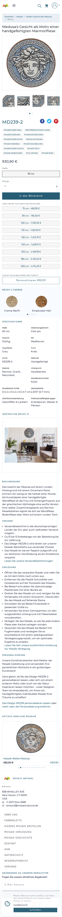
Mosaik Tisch (33, 149)
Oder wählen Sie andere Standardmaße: (21, 204)
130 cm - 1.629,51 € (31, 245)
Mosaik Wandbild (12, 144)
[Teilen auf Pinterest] (56, 121)
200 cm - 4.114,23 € (31, 266)
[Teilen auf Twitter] (49, 121)
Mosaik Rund (47, 153)
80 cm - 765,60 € (31, 216)
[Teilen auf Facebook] (42, 121)
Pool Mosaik (32, 153)
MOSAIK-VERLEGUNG (18, 832)
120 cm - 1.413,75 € (31, 237)
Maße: (5, 168)
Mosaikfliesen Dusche (14, 149)
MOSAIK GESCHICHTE (18, 838)
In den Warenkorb (31, 196)
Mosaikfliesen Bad (12, 135)
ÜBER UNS (10, 815)
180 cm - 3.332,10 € (31, 259)
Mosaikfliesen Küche (13, 139)
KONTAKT (10, 844)
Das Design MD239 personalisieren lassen (26, 703)
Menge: (5, 181)
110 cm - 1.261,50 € (31, 230)
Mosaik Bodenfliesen (33, 135)
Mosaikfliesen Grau (12, 130)
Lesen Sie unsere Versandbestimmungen (28, 561)
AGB (7, 849)
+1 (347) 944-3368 (15, 802)
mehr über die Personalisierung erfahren (26, 706)
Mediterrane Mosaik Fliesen (37, 130)
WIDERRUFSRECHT (16, 861)
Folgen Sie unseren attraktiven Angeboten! (24, 877)
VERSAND (10, 867)
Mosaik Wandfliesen (13, 153)
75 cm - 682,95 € (31, 209)
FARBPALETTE (13, 821)
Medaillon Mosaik (34, 139)
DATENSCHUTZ (13, 855)
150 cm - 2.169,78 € (31, 252)
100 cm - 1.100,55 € (31, 223)
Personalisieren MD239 (31, 280)
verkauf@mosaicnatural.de (21, 805)
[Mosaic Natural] (5, 6)
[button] (39, 6)
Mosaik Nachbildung (33, 144)
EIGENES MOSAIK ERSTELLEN (22, 826)
